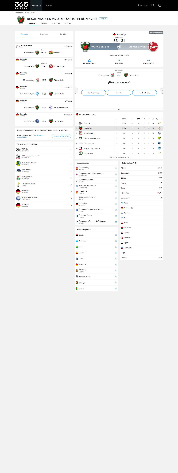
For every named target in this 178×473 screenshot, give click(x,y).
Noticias (49, 5)
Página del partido (89, 63)
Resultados (36, 5)
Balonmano (19, 13)
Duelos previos (148, 63)
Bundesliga (121, 34)
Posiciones (119, 63)
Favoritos (144, 5)
